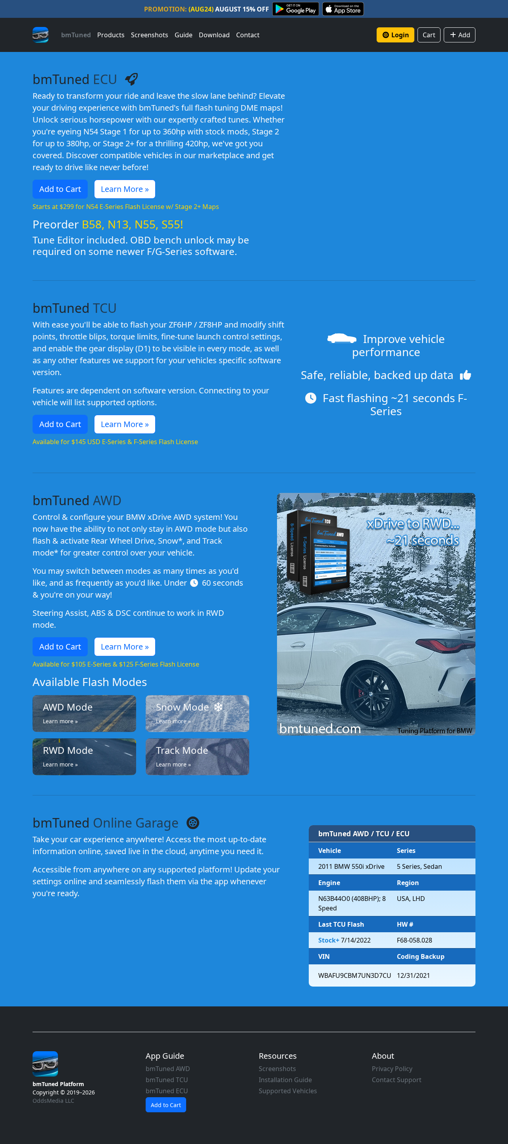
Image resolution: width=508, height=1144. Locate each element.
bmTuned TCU (167, 1079)
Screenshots (149, 35)
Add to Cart (60, 189)
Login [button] (400, 35)
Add (463, 35)
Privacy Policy (392, 1068)
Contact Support (396, 1079)
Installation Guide (285, 1079)
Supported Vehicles (288, 1091)
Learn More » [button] (125, 189)
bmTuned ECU (167, 1091)
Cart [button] (429, 35)
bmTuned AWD (168, 1068)
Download (214, 35)
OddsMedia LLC (53, 1100)
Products (111, 35)
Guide (183, 35)
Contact (248, 35)
